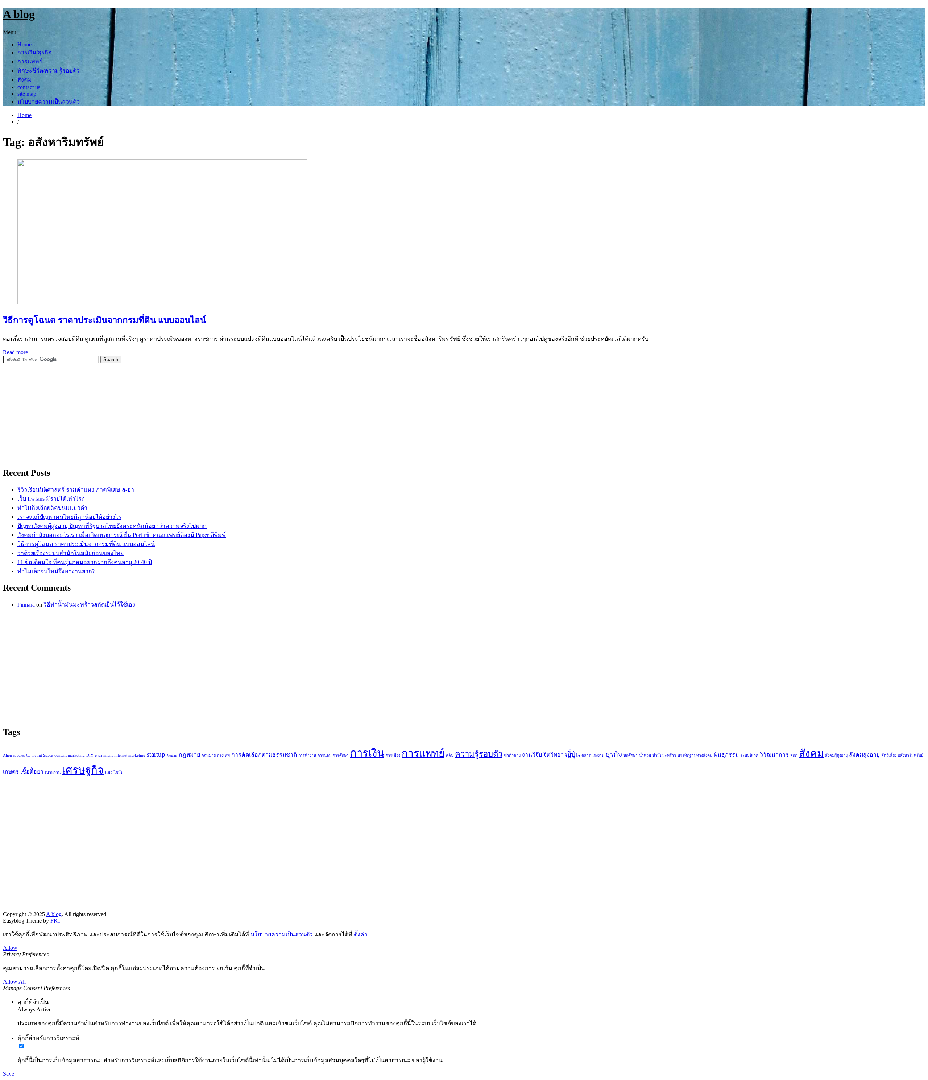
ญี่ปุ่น (572, 754)
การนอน (324, 755)
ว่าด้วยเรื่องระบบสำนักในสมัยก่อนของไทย (70, 553)
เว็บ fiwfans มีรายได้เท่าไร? (50, 499)
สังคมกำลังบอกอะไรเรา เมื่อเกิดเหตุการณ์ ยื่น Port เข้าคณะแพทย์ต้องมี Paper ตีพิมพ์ (121, 535)
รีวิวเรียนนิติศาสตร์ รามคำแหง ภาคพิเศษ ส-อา (75, 490)
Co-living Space (39, 755)
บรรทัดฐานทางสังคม (695, 755)
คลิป (449, 755)
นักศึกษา (631, 755)
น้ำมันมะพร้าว (664, 755)
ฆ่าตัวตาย (512, 755)
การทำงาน (307, 755)
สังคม (24, 79)
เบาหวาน (53, 772)
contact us (28, 87)
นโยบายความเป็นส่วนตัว (48, 102)
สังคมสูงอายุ (864, 755)
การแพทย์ (29, 61)
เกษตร (11, 772)
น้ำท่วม (645, 755)
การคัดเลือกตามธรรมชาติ (264, 755)
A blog (19, 14)
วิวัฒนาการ (774, 755)
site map (26, 94)
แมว (108, 772)
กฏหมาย (209, 755)
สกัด (794, 755)
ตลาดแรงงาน (592, 755)
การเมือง (393, 755)
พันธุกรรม (726, 755)
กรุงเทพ (223, 755)
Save (8, 1074)
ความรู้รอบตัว (478, 753)
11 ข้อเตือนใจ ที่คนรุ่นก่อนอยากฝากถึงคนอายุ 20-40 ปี (84, 562)
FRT (55, 921)
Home (24, 44)
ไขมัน (118, 772)
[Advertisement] (57, 414)
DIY (90, 755)
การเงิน (367, 753)
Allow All (14, 981)
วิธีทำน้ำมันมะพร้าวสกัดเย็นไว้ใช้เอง (89, 604)
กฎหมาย (189, 755)
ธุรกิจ (614, 754)
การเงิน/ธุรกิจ (34, 52)
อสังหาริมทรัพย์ (910, 755)
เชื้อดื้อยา (32, 772)
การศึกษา (341, 755)
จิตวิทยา (553, 755)
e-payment (104, 755)
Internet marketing (129, 755)
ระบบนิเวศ (749, 755)
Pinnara (26, 604)
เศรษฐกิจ (83, 770)
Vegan (172, 755)
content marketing (69, 755)
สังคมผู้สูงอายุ (836, 755)
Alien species (14, 755)
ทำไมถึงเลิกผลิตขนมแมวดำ (52, 508)
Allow (10, 948)
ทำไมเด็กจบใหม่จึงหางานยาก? (56, 571)
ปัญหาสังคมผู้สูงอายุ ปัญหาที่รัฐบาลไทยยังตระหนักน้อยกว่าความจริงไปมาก (112, 526)
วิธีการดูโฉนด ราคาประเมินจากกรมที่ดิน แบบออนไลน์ (104, 320)
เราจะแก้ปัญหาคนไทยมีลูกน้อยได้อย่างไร (69, 517)
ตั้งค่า (361, 934)
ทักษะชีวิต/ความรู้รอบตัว (48, 70)
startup (156, 754)
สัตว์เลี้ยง (888, 755)
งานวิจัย (532, 755)
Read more (15, 352)
